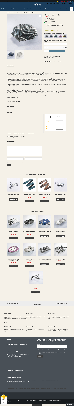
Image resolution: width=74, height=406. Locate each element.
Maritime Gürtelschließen (54, 56)
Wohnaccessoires (51, 8)
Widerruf (30, 400)
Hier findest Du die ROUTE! (12, 347)
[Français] (61, 1)
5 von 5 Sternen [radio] (13, 143)
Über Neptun (7, 1)
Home (2, 1)
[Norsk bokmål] (70, 1)
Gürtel (14, 8)
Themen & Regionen (43, 8)
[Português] (64, 1)
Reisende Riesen (26, 8)
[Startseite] (37, 4)
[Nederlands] (69, 1)
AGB (27, 400)
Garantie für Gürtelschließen (32, 402)
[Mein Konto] (69, 9)
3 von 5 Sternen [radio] (10, 143)
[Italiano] (65, 1)
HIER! (21, 373)
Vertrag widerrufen (37, 404)
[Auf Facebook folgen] (3, 8)
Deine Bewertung (11, 141)
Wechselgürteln (57, 27)
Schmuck (32, 8)
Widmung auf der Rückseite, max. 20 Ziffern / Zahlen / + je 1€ (55, 41)
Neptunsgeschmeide (10, 12)
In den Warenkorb (57, 50)
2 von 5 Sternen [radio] (9, 143)
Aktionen (7, 8)
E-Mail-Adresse (40, 344)
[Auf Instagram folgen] (1, 8)
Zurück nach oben (37, 304)
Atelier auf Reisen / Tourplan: (24, 1)
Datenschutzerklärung (17, 162)
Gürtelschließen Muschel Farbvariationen (54, 33)
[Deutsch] (57, 1)
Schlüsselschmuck (19, 8)
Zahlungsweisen (39, 400)
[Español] (62, 1)
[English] (59, 1)
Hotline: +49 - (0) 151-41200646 (67, 3)
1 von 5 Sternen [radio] (7, 143)
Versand (53, 18)
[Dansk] (67, 1)
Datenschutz (50, 400)
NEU (11, 8)
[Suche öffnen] (67, 9)
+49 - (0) (11, 355)
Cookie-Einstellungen (57, 400)
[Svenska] (72, 1)
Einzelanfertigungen (59, 8)
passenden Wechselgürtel (19, 95)
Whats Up (13, 354)
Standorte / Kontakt (14, 1)
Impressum (45, 400)
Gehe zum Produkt (13, 199)
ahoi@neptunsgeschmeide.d (15, 356)
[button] (40, 16)
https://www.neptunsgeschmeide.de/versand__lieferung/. (18, 381)
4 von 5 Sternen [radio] (12, 143)
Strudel (52, 57)
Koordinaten (37, 8)
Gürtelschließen (23, 12)
